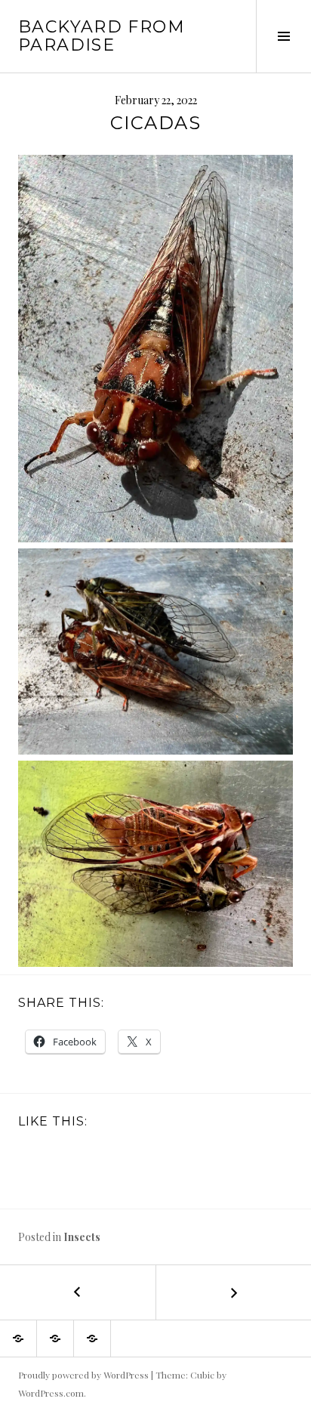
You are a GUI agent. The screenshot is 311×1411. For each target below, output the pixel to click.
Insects (81, 1237)
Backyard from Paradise (101, 36)
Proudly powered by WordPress (83, 1375)
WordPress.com (51, 1393)
